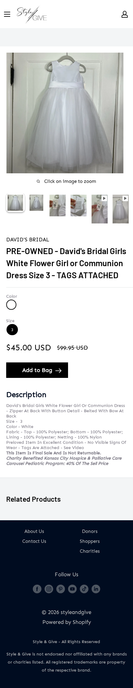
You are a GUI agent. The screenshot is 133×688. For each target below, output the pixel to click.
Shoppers (90, 541)
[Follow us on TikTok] (84, 589)
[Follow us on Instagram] (49, 589)
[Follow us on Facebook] (37, 589)
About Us (34, 531)
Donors (89, 531)
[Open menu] (7, 14)
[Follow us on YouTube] (72, 589)
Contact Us (34, 541)
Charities (90, 551)
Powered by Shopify (66, 622)
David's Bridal (27, 239)
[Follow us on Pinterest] (60, 589)
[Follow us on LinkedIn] (96, 589)
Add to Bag (37, 370)
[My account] (125, 14)
